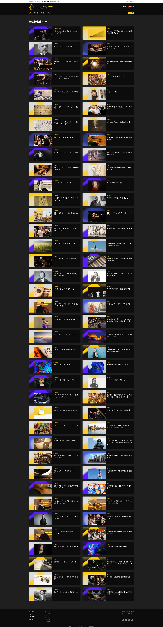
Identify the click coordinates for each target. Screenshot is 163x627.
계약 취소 (47, 621)
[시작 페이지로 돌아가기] (41, 7)
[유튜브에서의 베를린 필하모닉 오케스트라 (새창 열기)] (123, 620)
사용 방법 (32, 617)
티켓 (49, 13)
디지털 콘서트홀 (45, 1)
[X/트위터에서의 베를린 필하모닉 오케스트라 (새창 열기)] (129, 620)
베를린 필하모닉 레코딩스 (55, 1)
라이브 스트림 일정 (127, 613)
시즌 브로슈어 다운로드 (128, 611)
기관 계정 (47, 613)
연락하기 (31, 614)
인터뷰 (36, 13)
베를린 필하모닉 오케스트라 (35, 1)
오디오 (43, 13)
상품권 (47, 617)
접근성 (31, 619)
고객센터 (126, 1)
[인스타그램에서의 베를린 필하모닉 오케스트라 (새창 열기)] (132, 620)
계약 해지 (47, 619)
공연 (30, 13)
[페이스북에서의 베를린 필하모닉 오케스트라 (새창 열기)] (126, 620)
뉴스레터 (47, 611)
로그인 (131, 12)
